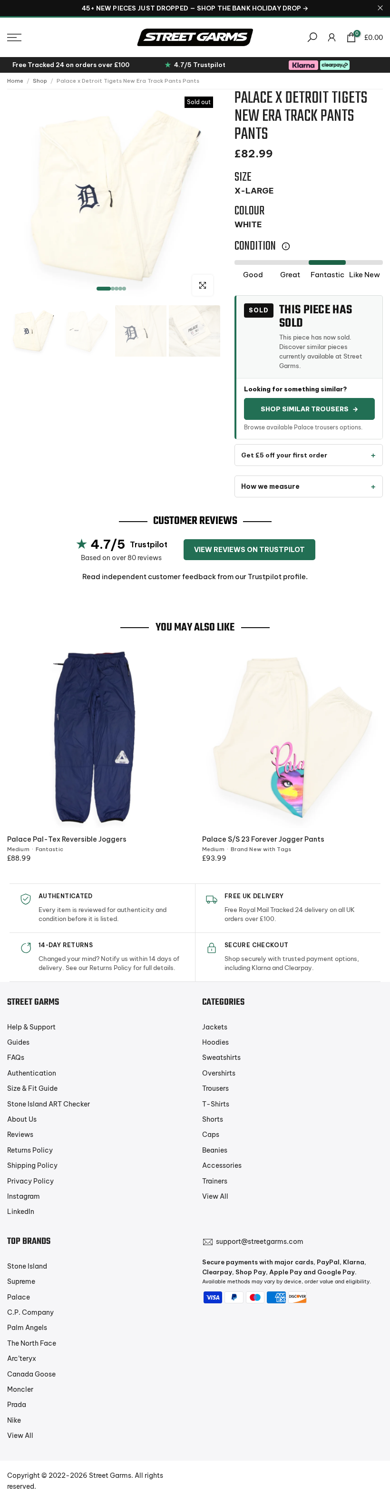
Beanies (214, 1150)
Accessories (222, 1165)
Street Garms (110, 1475)
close (9, 7)
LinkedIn (20, 1211)
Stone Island (27, 1266)
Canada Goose (31, 1374)
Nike (14, 1420)
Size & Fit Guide (32, 1088)
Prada (16, 1404)
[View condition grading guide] (285, 246)
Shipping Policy (32, 1165)
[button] (65, 37)
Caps (210, 1134)
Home (15, 81)
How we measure (270, 486)
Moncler (20, 1389)
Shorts (212, 1119)
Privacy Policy (30, 1181)
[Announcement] (195, 8)
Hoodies (215, 1042)
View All (215, 1196)
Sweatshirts (221, 1057)
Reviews (20, 1134)
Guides (18, 1042)
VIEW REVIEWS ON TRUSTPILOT (249, 549)
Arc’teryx (21, 1358)
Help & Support (31, 1027)
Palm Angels (27, 1327)
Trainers (214, 1181)
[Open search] (312, 37)
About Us (22, 1119)
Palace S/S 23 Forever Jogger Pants (263, 839)
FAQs (15, 1057)
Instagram (23, 1196)
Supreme (21, 1281)
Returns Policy (30, 1150)
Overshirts (218, 1073)
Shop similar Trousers (309, 409)
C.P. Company (30, 1312)
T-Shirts (215, 1104)
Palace (18, 1297)
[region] (195, 8)
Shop (40, 81)
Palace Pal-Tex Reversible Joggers (67, 839)
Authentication (31, 1073)
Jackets (214, 1027)
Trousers (215, 1088)
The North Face (31, 1343)
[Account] (332, 37)
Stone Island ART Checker (48, 1104)
